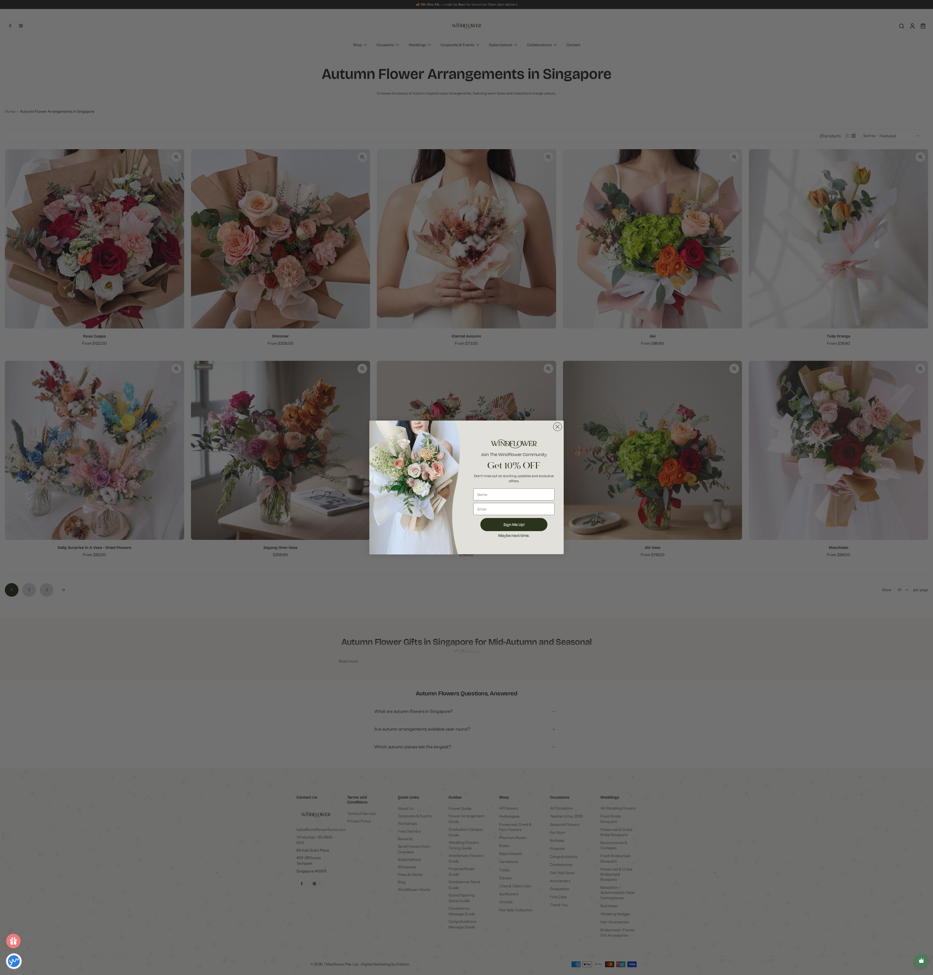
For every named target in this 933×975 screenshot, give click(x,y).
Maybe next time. (513, 535)
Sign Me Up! (514, 524)
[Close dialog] (557, 427)
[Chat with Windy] (921, 961)
